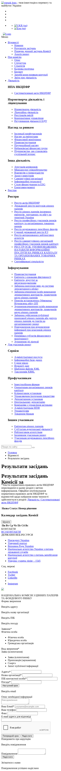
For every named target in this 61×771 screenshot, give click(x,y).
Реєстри (12, 190)
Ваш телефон (8, 709)
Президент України (18, 540)
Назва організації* (11, 675)
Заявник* (6, 629)
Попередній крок (11, 736)
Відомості (13, 42)
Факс (4, 713)
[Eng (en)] (20, 28)
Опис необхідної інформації (16, 696)
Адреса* (6, 671)
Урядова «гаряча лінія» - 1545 (24, 560)
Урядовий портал (17, 543)
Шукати (6, 522)
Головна (12, 452)
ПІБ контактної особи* (14, 678)
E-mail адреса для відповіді (16, 716)
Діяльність (13, 80)
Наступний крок (10, 685)
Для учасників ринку (19, 344)
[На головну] (30, 34)
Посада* (6, 682)
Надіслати (27, 736)
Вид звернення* (10, 648)
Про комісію (14, 57)
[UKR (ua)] (20, 25)
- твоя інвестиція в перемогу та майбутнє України (26, 4)
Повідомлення (9, 753)
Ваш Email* (7, 706)
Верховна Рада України (21, 546)
